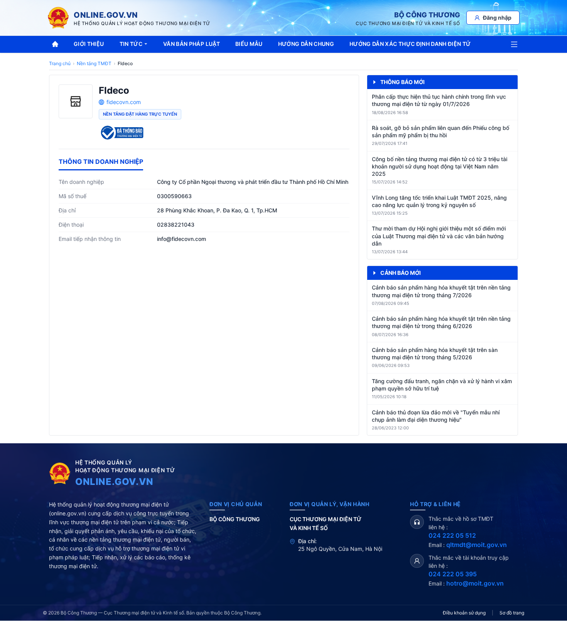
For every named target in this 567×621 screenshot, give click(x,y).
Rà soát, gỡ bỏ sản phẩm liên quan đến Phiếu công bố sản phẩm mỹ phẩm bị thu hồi (440, 131)
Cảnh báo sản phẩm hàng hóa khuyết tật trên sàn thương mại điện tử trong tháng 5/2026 (435, 353)
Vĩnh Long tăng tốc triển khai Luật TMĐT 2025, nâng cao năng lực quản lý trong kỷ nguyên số (439, 201)
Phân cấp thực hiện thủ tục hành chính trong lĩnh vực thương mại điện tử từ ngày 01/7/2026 (439, 100)
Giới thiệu (89, 43)
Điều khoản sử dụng (464, 613)
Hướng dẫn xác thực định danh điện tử (410, 43)
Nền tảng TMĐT (94, 63)
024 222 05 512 (452, 535)
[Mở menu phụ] (514, 44)
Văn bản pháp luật (191, 43)
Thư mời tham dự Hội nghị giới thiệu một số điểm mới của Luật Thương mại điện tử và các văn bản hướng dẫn (439, 236)
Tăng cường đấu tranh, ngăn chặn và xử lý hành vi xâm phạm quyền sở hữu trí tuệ (442, 385)
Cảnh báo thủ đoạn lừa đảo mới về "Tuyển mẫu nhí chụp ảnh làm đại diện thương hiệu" (436, 416)
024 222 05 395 (453, 574)
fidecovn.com (123, 102)
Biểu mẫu (249, 43)
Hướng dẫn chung (306, 43)
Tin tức (131, 43)
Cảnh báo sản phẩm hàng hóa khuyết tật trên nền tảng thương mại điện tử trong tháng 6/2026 (441, 322)
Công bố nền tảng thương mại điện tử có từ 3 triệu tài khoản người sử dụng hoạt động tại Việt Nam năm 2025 (439, 166)
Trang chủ (60, 63)
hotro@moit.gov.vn (475, 583)
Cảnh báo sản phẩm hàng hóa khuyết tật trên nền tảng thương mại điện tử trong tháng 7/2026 (441, 291)
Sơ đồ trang (512, 613)
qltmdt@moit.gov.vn (476, 545)
